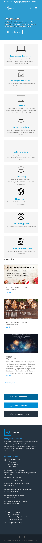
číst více (8, 292)
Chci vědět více (13, 32)
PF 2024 (9, 357)
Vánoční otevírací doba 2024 (16, 322)
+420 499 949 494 (14, 514)
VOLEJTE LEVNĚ (12, 18)
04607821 (10, 470)
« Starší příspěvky (9, 383)
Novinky (9, 259)
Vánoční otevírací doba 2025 (16, 287)
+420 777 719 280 (14, 512)
